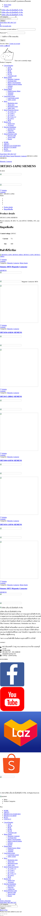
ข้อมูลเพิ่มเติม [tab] (8, 209)
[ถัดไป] (2, 915)
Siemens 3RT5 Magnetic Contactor (13, 589)
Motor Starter (10, 156)
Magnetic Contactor (21, 156)
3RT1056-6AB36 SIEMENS (11, 332)
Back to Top (3, 910)
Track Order (7, 5)
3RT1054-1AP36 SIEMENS (11, 525)
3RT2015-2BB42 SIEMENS (11, 396)
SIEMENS (3, 270)
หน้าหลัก (3, 156)
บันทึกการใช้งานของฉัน (10, 36)
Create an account (14, 43)
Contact (6, 6)
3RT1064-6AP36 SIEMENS (11, 460)
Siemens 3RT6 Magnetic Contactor (13, 267)
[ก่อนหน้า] (1, 915)
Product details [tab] (8, 207)
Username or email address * (8, 29)
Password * (3, 33)
